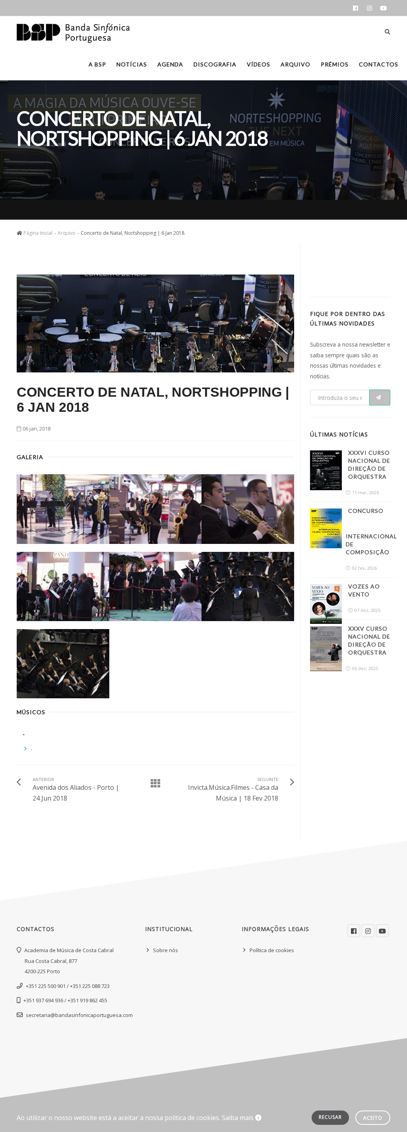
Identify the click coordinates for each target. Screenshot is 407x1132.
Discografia (215, 64)
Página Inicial (37, 233)
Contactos (378, 64)
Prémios (335, 64)
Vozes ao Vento (364, 590)
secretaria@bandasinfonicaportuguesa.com (79, 1015)
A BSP (97, 64)
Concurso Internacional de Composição (371, 531)
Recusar (330, 1117)
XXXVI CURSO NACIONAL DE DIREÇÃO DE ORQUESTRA (369, 464)
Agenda (170, 64)
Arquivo (295, 64)
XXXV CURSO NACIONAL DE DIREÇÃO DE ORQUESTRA (369, 640)
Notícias (131, 64)
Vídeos (258, 64)
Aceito (372, 1117)
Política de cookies (272, 950)
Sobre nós (165, 950)
